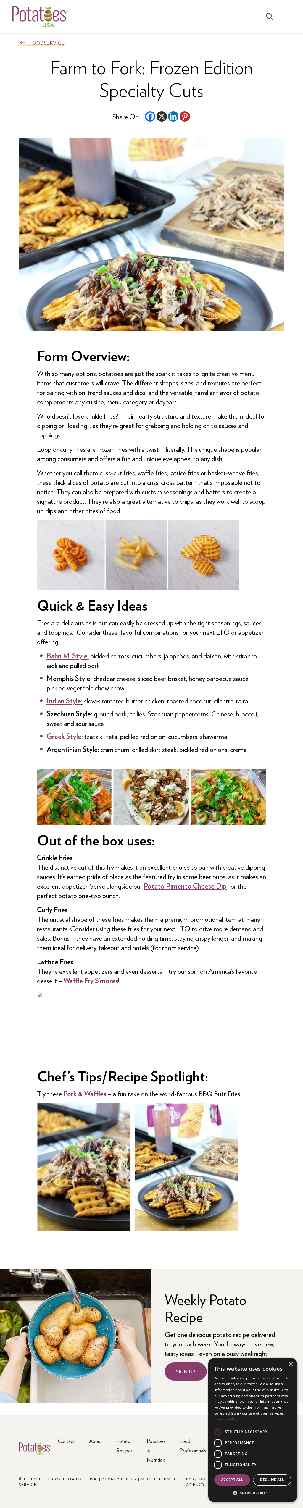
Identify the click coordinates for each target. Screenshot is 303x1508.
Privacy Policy (119, 1479)
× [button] (290, 1364)
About (95, 1440)
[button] (252, 1492)
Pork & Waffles (84, 1093)
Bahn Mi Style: (68, 655)
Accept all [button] (232, 1479)
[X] (162, 116)
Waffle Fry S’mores (90, 980)
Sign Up (186, 1371)
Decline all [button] (272, 1479)
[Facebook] (150, 116)
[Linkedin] (173, 116)
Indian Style (64, 700)
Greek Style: (65, 736)
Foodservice (47, 43)
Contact (66, 1440)
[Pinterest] (185, 116)
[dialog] (252, 1430)
